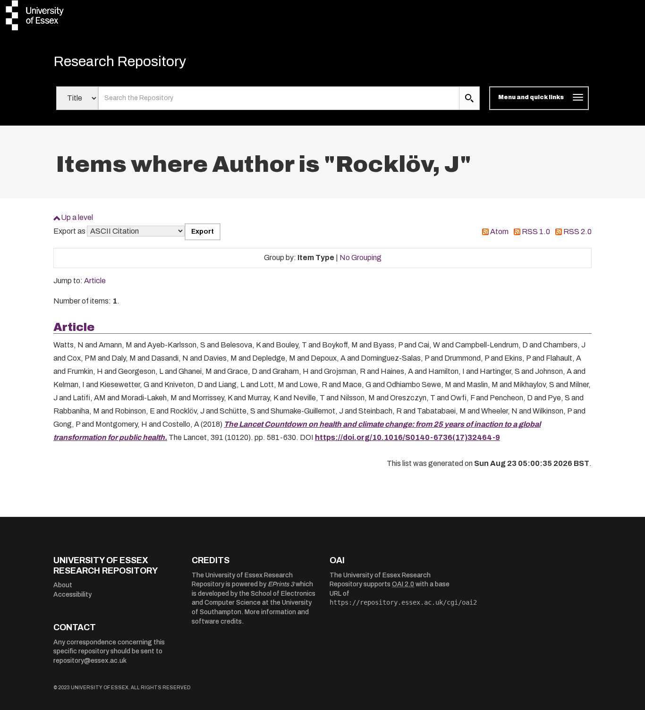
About (62, 585)
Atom (499, 232)
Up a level (77, 217)
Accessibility (72, 594)
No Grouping (360, 258)
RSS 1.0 (536, 232)
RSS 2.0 (577, 232)
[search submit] (469, 98)
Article (95, 281)
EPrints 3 (281, 584)
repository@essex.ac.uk (90, 660)
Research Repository (119, 61)
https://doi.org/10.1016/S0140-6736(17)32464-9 (407, 437)
